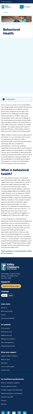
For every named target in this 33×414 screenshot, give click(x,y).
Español (11, 295)
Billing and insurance (8, 339)
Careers (3, 400)
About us (4, 308)
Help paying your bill (8, 346)
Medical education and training (11, 393)
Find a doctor (5, 328)
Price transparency (7, 342)
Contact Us (5, 282)
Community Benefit (7, 318)
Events (3, 315)
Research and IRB (7, 397)
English (4, 295)
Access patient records (9, 386)
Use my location (7, 1)
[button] (27, 7)
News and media (6, 311)
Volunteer (4, 363)
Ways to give (5, 359)
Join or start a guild (7, 366)
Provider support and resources (11, 390)
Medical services (6, 332)
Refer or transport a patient (10, 383)
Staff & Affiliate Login (11, 286)
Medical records (6, 335)
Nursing (3, 404)
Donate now (5, 370)
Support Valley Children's (9, 356)
